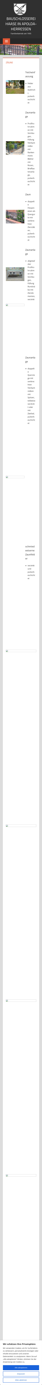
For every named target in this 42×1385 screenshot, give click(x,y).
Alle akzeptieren (21, 1368)
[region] (21, 1362)
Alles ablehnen (21, 1380)
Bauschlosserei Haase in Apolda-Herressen (21, 24)
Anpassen (21, 1374)
